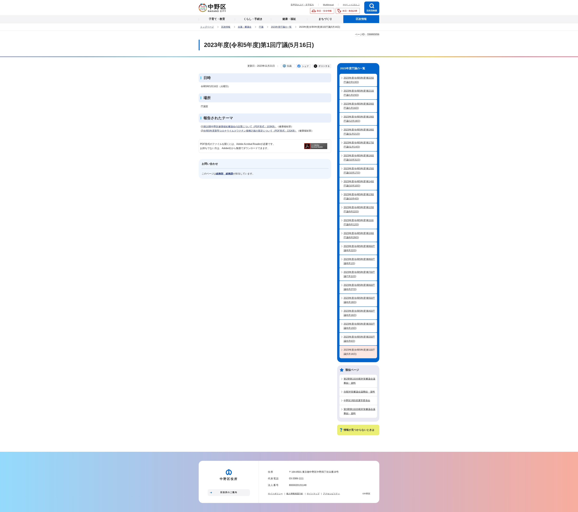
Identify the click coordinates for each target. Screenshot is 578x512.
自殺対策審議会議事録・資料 (359, 392)
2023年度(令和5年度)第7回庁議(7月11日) (359, 274)
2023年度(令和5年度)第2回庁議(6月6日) (359, 339)
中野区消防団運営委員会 (357, 400)
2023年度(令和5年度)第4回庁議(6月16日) (359, 313)
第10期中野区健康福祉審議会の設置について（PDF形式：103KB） (240, 126)
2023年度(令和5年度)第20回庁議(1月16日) (359, 106)
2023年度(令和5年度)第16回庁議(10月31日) (359, 157)
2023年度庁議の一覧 (281, 27)
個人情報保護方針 (294, 493)
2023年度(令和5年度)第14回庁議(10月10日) (359, 183)
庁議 (261, 27)
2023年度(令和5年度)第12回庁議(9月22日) (359, 209)
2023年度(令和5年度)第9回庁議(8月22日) (359, 248)
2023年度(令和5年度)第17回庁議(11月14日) (359, 144)
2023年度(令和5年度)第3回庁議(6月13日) (359, 326)
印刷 (289, 66)
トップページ (207, 27)
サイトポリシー (275, 493)
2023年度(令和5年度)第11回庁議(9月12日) (359, 222)
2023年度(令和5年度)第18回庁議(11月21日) (359, 131)
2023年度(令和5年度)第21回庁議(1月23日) (359, 93)
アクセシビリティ (331, 493)
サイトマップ (313, 493)
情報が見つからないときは (359, 429)
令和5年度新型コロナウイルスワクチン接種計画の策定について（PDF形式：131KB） (250, 130)
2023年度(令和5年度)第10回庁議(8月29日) (359, 235)
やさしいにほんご (351, 4)
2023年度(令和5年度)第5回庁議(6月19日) (359, 300)
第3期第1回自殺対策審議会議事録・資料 (359, 411)
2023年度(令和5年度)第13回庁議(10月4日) (359, 196)
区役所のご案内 (228, 492)
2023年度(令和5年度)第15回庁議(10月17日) (359, 170)
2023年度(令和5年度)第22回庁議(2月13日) (359, 80)
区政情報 (225, 27)
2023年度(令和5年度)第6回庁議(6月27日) (359, 287)
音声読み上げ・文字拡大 (302, 4)
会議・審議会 (244, 27)
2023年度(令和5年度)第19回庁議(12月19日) (359, 118)
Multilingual (328, 4)
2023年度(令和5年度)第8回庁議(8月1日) (359, 261)
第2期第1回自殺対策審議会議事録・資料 (359, 381)
